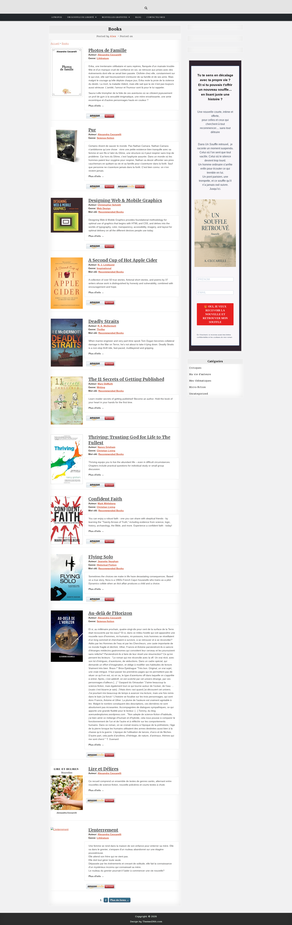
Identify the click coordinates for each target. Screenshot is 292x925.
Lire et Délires (103, 769)
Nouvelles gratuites (114, 17)
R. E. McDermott (107, 325)
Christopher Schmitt (109, 204)
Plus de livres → (119, 900)
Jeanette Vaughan (108, 561)
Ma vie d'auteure (200, 374)
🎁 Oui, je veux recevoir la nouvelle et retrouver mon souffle (215, 314)
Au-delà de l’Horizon (110, 613)
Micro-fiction (197, 387)
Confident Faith (105, 499)
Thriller (101, 329)
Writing (101, 387)
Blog (138, 17)
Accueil (55, 43)
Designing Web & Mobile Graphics (125, 200)
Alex (113, 36)
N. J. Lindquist (106, 264)
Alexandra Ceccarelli (109, 54)
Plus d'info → (96, 105)
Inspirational (104, 268)
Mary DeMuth (105, 383)
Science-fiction (105, 138)
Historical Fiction (107, 565)
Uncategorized (198, 394)
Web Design (104, 208)
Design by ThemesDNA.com (146, 921)
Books (115, 29)
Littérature (103, 58)
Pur (92, 130)
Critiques (195, 368)
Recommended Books (111, 212)
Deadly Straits (103, 321)
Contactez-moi (156, 17)
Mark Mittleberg (107, 503)
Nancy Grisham (106, 447)
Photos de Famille (107, 50)
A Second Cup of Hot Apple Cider (122, 260)
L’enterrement (103, 830)
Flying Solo (100, 556)
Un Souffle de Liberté (80, 17)
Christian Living (106, 450)
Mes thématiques (200, 381)
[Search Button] (146, 8)
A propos (56, 17)
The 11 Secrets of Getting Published (126, 379)
